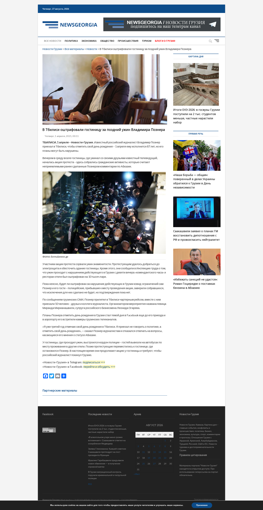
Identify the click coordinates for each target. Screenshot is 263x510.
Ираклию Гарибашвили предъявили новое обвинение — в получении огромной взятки (106, 463)
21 (159, 458)
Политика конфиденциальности (206, 499)
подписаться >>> (94, 362)
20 (154, 458)
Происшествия (128, 40)
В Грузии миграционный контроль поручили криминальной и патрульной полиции (107, 475)
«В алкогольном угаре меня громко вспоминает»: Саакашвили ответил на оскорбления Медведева (107, 440)
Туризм (146, 40)
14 (159, 452)
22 (165, 458)
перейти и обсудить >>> (99, 366)
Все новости (52, 40)
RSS (90, 484)
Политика (71, 40)
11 (143, 452)
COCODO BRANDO (129, 500)
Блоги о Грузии (165, 40)
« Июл (137, 474)
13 (154, 452)
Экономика (89, 40)
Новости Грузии (51, 499)
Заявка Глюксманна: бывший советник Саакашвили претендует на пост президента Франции (107, 451)
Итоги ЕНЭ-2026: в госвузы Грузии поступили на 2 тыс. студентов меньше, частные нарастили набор (107, 428)
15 (165, 452)
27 (154, 463)
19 (149, 458)
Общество (107, 40)
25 (143, 463)
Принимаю (202, 505)
